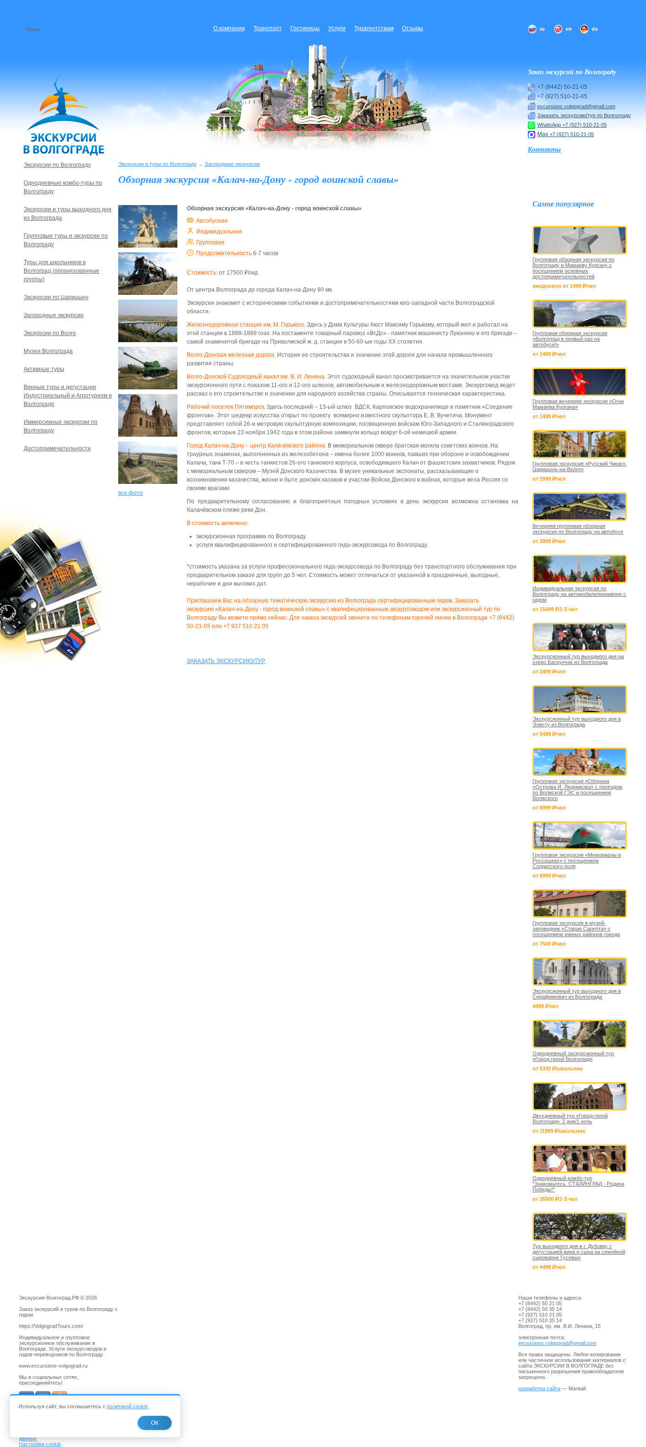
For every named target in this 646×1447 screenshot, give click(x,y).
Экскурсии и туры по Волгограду (157, 164)
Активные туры (44, 369)
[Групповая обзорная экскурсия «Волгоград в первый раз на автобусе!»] (580, 314)
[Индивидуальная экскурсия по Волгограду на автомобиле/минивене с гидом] (580, 569)
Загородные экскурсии (232, 164)
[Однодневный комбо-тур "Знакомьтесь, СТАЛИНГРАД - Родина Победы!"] (580, 1159)
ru (542, 29)
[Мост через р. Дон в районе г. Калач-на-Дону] (147, 342)
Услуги (337, 28)
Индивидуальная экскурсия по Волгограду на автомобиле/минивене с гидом (579, 594)
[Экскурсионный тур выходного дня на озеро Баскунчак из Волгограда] (580, 637)
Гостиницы (305, 28)
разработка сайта (539, 1388)
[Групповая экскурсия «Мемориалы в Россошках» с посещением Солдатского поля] (580, 835)
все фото (130, 493)
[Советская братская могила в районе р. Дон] (147, 484)
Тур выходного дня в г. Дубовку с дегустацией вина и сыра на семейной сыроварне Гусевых (579, 1251)
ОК (154, 1423)
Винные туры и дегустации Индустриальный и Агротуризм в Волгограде (68, 395)
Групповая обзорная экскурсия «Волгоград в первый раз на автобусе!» (570, 338)
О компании (229, 28)
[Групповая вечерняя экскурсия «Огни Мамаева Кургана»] (580, 382)
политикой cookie (127, 1406)
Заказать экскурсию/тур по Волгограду (584, 115)
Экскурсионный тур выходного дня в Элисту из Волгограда (577, 721)
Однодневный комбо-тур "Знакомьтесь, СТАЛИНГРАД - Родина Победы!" (578, 1183)
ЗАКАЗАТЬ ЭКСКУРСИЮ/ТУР (226, 661)
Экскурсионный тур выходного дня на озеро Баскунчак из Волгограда (578, 659)
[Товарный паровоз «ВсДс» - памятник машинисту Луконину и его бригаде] (147, 295)
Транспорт (267, 28)
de (595, 29)
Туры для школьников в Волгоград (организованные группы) (61, 271)
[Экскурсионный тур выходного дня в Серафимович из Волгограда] (580, 971)
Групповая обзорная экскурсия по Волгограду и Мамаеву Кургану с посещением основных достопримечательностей (573, 268)
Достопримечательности (57, 448)
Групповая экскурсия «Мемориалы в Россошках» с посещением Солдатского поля (577, 860)
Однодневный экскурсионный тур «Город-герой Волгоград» (573, 1056)
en (569, 29)
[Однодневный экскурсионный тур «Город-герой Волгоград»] (580, 1034)
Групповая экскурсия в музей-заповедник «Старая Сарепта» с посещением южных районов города (576, 928)
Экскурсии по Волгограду (57, 165)
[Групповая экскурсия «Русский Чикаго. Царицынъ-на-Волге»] (580, 444)
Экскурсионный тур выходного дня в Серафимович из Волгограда (577, 993)
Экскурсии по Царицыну (56, 297)
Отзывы (412, 28)
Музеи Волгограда (48, 351)
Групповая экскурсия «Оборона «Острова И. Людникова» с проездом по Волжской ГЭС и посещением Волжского (577, 789)
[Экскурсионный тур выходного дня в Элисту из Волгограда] (580, 699)
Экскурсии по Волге (50, 333)
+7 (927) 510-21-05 (584, 125)
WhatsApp (549, 125)
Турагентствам (373, 28)
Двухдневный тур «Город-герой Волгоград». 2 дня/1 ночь (570, 1118)
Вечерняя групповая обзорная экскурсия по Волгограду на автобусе (578, 528)
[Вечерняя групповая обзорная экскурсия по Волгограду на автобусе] (580, 506)
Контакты (544, 149)
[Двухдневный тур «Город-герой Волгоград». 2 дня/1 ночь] (580, 1096)
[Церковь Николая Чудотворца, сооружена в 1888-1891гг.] (147, 437)
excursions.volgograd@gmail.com (576, 106)
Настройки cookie (40, 1444)
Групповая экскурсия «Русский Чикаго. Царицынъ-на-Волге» (580, 466)
